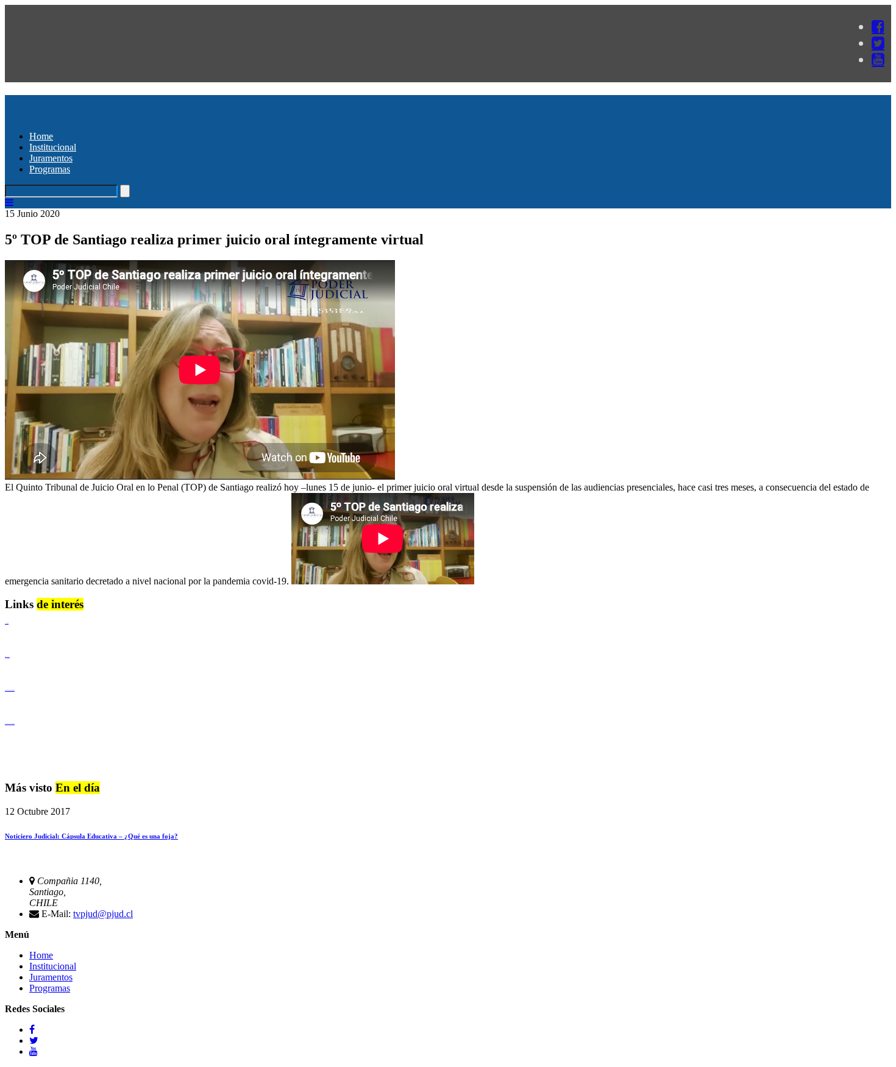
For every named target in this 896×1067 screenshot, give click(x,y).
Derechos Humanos (7, 656)
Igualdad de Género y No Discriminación (10, 723)
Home (41, 136)
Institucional (52, 147)
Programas (49, 169)
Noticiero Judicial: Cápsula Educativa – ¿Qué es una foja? (91, 836)
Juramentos (51, 158)
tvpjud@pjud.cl (103, 914)
